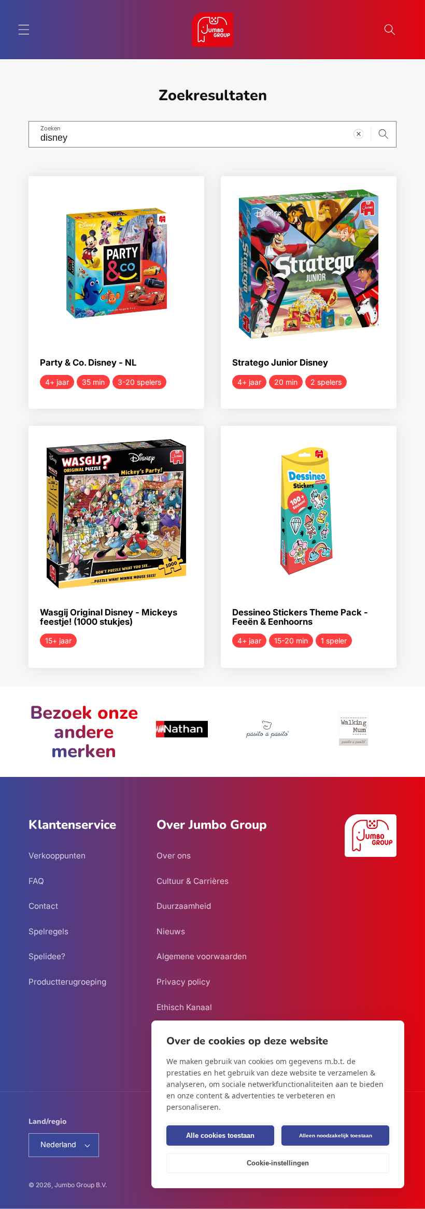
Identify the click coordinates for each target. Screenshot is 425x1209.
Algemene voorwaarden (202, 956)
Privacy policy (183, 982)
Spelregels (48, 931)
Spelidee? (47, 956)
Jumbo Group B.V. (80, 1185)
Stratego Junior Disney (280, 363)
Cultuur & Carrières (193, 881)
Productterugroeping (67, 982)
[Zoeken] (383, 134)
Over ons (174, 856)
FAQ (36, 881)
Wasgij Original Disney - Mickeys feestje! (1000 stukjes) (108, 617)
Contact (43, 906)
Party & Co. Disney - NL (88, 363)
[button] (23, 29)
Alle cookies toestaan (220, 1135)
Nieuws (171, 931)
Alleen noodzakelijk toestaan (335, 1135)
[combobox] (212, 134)
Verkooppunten (57, 856)
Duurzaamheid (184, 906)
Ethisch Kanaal (184, 1007)
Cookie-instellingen (278, 1163)
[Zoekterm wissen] (358, 134)
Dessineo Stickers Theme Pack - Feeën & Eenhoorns (300, 617)
